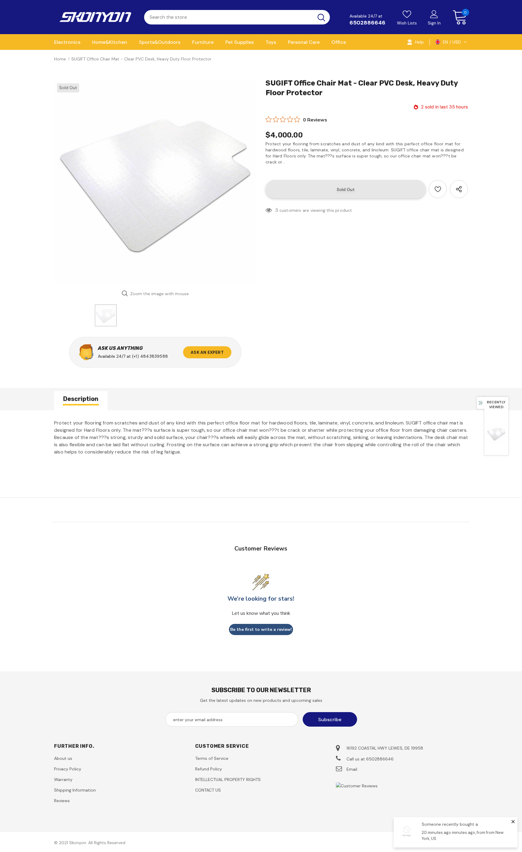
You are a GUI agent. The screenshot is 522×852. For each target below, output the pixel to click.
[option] (155, 181)
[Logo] (94, 17)
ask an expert (207, 352)
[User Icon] (434, 14)
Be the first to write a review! (261, 629)
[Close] (513, 821)
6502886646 (367, 22)
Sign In (434, 23)
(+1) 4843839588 (150, 356)
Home (60, 59)
